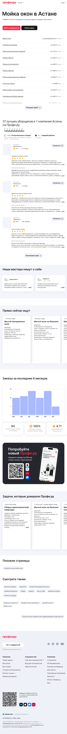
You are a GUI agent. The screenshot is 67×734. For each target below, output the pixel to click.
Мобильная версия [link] (10, 676)
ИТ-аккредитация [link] (53, 663)
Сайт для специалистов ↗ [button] (34, 660)
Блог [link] (49, 683)
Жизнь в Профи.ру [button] (54, 680)
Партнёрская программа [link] (56, 673)
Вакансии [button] (50, 676)
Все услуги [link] (6, 663)
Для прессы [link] (51, 670)
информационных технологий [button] (12, 723)
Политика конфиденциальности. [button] (21, 727)
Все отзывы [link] (7, 667)
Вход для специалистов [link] (33, 663)
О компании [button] (51, 660)
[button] (57, 145)
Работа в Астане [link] (31, 667)
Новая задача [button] (8, 660)
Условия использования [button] (11, 670)
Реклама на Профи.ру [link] (55, 667)
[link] (12, 28)
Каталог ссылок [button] (8, 673)
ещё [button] (29, 287)
